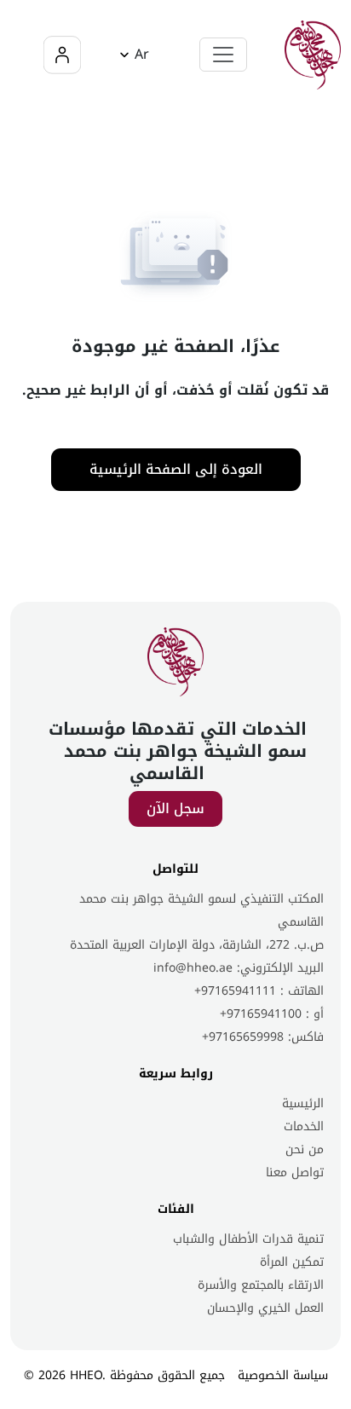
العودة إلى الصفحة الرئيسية (175, 469)
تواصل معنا (295, 1172)
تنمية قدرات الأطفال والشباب (248, 1238)
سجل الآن (175, 808)
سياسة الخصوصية (283, 1375)
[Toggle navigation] (223, 55)
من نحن (304, 1149)
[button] (131, 55)
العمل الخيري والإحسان (265, 1307)
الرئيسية (303, 1103)
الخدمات (304, 1126)
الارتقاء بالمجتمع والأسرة (261, 1284)
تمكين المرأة (292, 1261)
